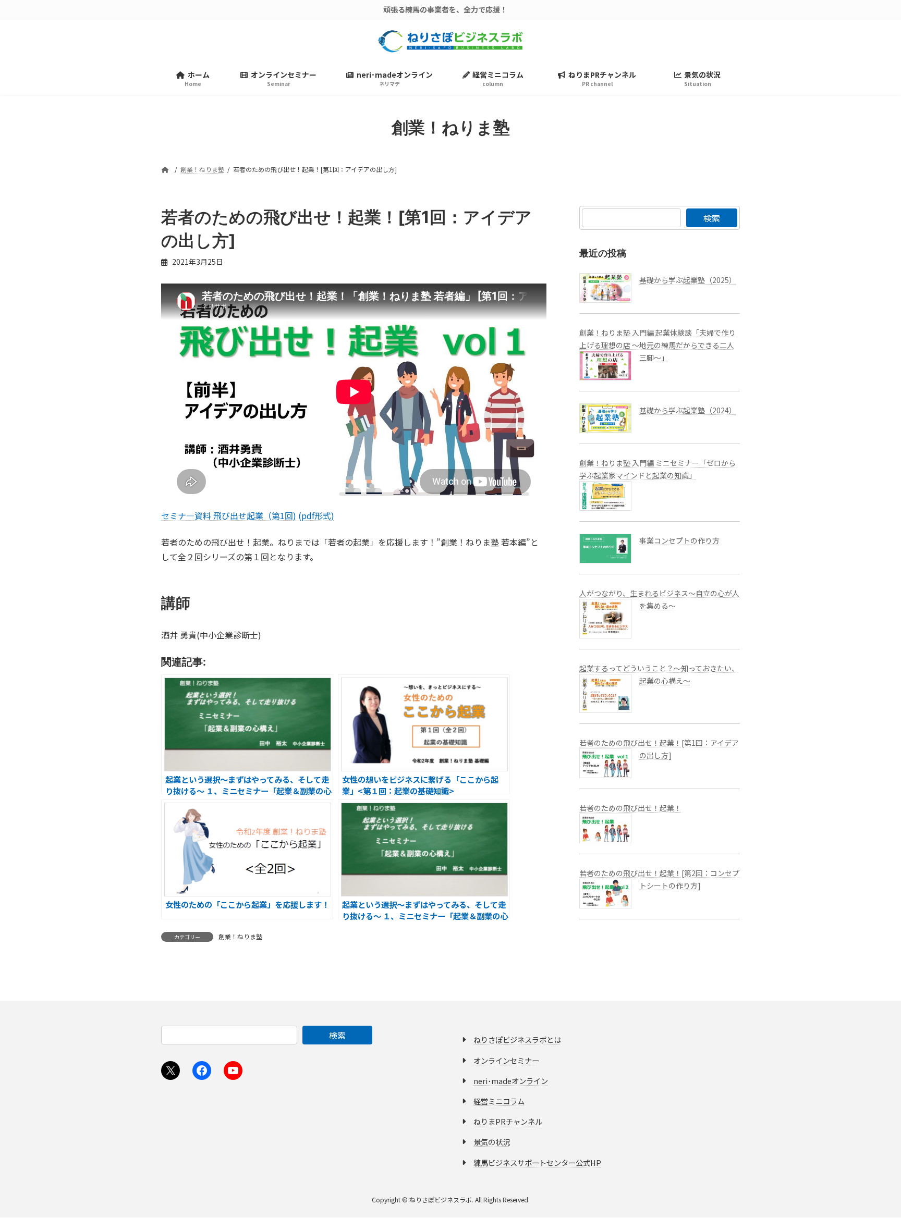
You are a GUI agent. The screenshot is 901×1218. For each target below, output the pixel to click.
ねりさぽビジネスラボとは (517, 1040)
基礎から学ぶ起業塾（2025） (687, 280)
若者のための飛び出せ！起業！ (630, 808)
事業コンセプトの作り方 (679, 540)
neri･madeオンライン (510, 1080)
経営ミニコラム (499, 1101)
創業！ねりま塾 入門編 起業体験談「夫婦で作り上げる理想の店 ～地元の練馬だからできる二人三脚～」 (657, 345)
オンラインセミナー (506, 1060)
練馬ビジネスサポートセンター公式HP (537, 1162)
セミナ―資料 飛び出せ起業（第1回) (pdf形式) (247, 515)
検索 (711, 218)
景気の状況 (491, 1142)
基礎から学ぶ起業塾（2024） (687, 410)
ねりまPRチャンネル (507, 1121)
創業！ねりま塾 (240, 936)
